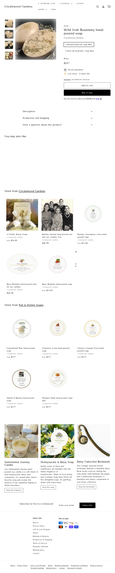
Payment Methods (40, 547)
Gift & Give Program (41, 529)
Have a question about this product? (42, 124)
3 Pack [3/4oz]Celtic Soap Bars (79, 51)
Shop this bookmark (86, 487)
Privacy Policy (39, 526)
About (35, 533)
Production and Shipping (36, 118)
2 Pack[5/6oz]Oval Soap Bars (78, 44)
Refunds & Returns (41, 536)
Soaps (80, 3)
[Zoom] (35, 39)
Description (29, 111)
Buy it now (87, 92)
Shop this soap (48, 487)
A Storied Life (46, 3)
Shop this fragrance (14, 490)
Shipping (67, 80)
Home (66, 26)
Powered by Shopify (74, 568)
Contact (36, 553)
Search (36, 523)
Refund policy (39, 550)
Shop (41, 9)
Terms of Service (40, 543)
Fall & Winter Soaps (31, 305)
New (53, 9)
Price (66, 58)
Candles (65, 3)
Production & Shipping (42, 540)
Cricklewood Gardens (18, 6)
